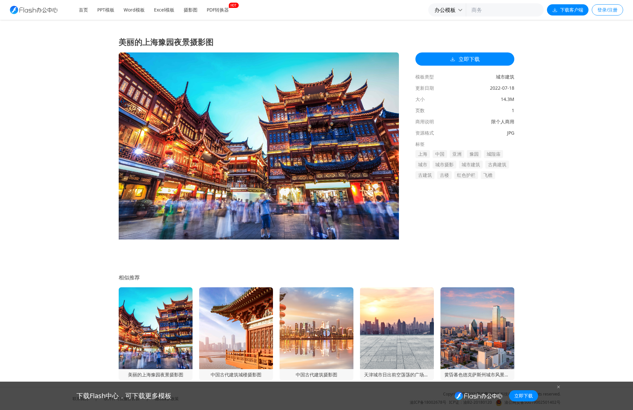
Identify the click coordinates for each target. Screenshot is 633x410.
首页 (83, 10)
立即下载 (469, 59)
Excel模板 (164, 10)
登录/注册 (607, 10)
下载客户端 (571, 10)
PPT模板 (105, 10)
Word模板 (134, 10)
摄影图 (190, 10)
